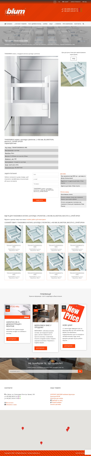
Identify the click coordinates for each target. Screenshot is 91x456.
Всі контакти (9, 402)
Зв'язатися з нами (11, 404)
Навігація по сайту (57, 400)
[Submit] (80, 371)
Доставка (63, 173)
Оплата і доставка (55, 404)
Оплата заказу (64, 192)
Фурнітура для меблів (56, 398)
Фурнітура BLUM (26, 44)
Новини (58, 24)
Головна (9, 24)
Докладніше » (12, 339)
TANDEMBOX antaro (52, 44)
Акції (50, 24)
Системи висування (39, 44)
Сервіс (45, 24)
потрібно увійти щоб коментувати (36, 219)
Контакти (77, 24)
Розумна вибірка (56, 402)
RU (59, 1)
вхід (73, 58)
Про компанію (68, 24)
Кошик (66, 1)
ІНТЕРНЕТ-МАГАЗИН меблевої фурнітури (62, 394)
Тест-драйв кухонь (34, 24)
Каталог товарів (20, 24)
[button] (67, 430)
